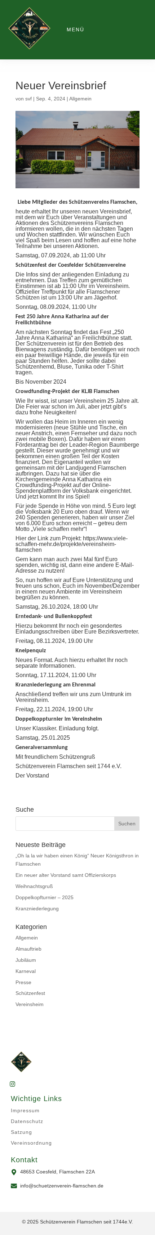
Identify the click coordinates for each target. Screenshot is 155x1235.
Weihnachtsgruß (34, 886)
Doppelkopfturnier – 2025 (44, 897)
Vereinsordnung (31, 1143)
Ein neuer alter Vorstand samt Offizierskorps (65, 875)
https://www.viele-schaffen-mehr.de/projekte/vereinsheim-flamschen (71, 544)
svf (28, 99)
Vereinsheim (29, 1004)
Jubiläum (25, 960)
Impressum (25, 1110)
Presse (23, 982)
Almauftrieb (28, 949)
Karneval (25, 971)
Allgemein (80, 99)
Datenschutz (27, 1121)
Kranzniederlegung (37, 908)
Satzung (21, 1132)
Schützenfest (30, 993)
